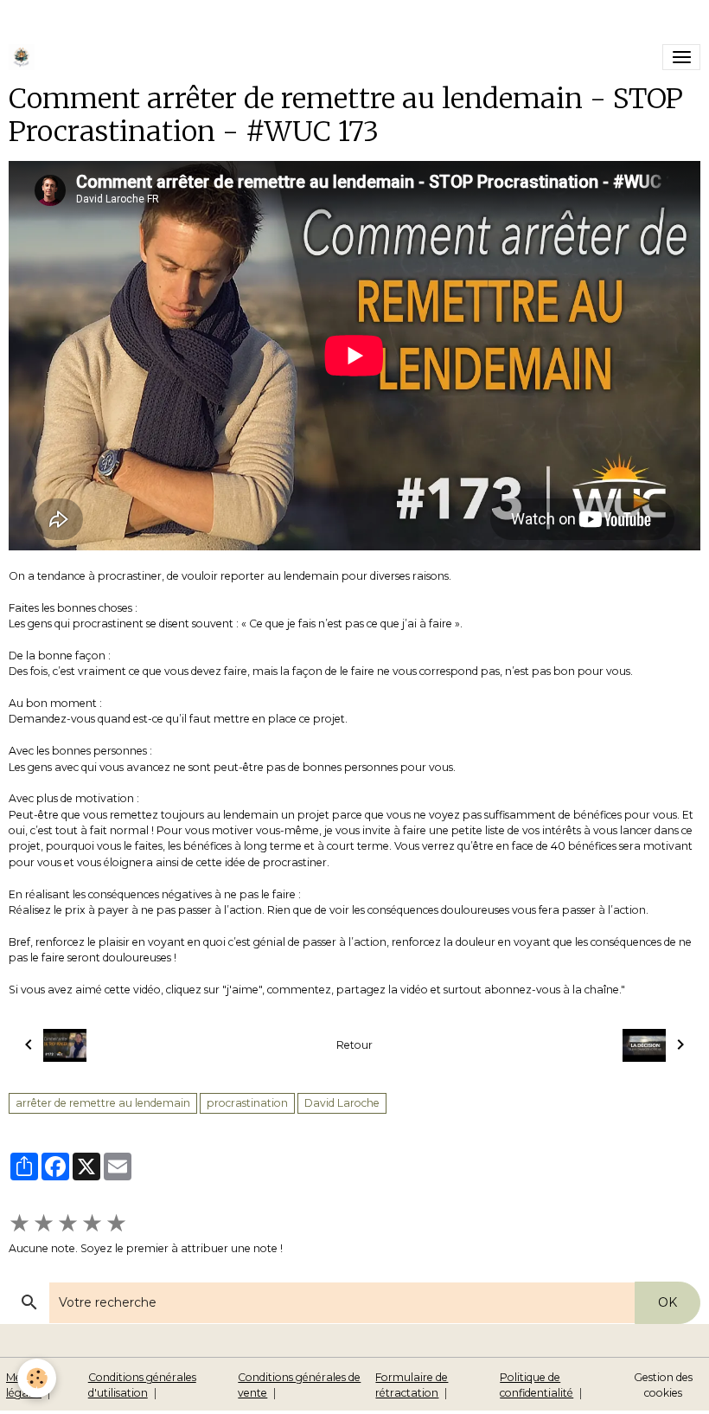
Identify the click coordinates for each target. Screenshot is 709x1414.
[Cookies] (36, 1378)
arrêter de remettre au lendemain (103, 1102)
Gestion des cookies (663, 1385)
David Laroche (342, 1102)
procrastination (247, 1102)
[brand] (25, 57)
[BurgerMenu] (681, 57)
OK (667, 1302)
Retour (354, 1044)
